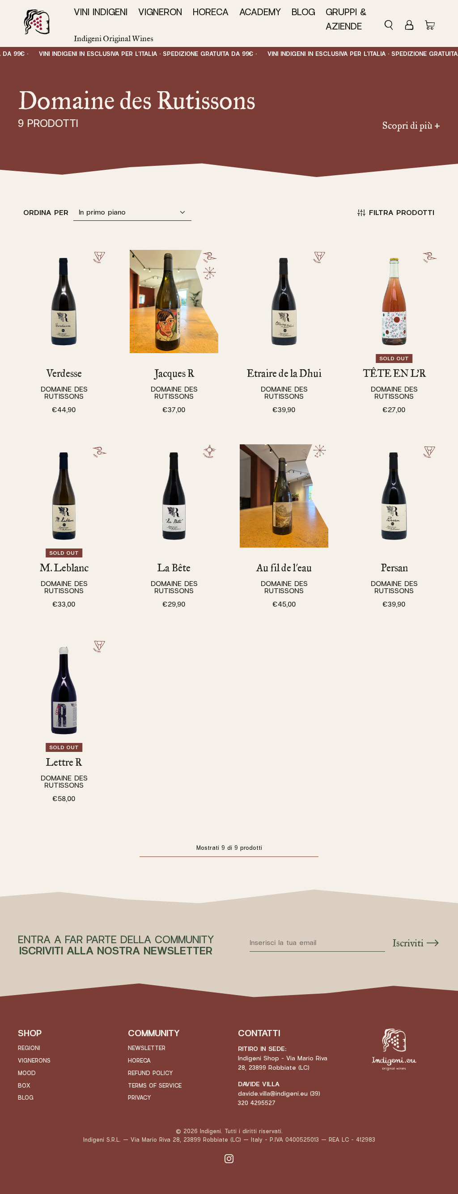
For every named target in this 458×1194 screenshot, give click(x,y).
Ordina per (45, 212)
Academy (260, 12)
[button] (103, 12)
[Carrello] (430, 24)
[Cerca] (391, 24)
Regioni (29, 1048)
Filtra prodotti (401, 212)
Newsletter (146, 1048)
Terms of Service (155, 1085)
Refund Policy (150, 1073)
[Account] (409, 24)
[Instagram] (229, 1158)
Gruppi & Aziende (346, 19)
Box (24, 1085)
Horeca (211, 12)
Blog (303, 12)
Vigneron (160, 12)
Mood (27, 1073)
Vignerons (34, 1060)
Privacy (139, 1097)
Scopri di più (411, 125)
